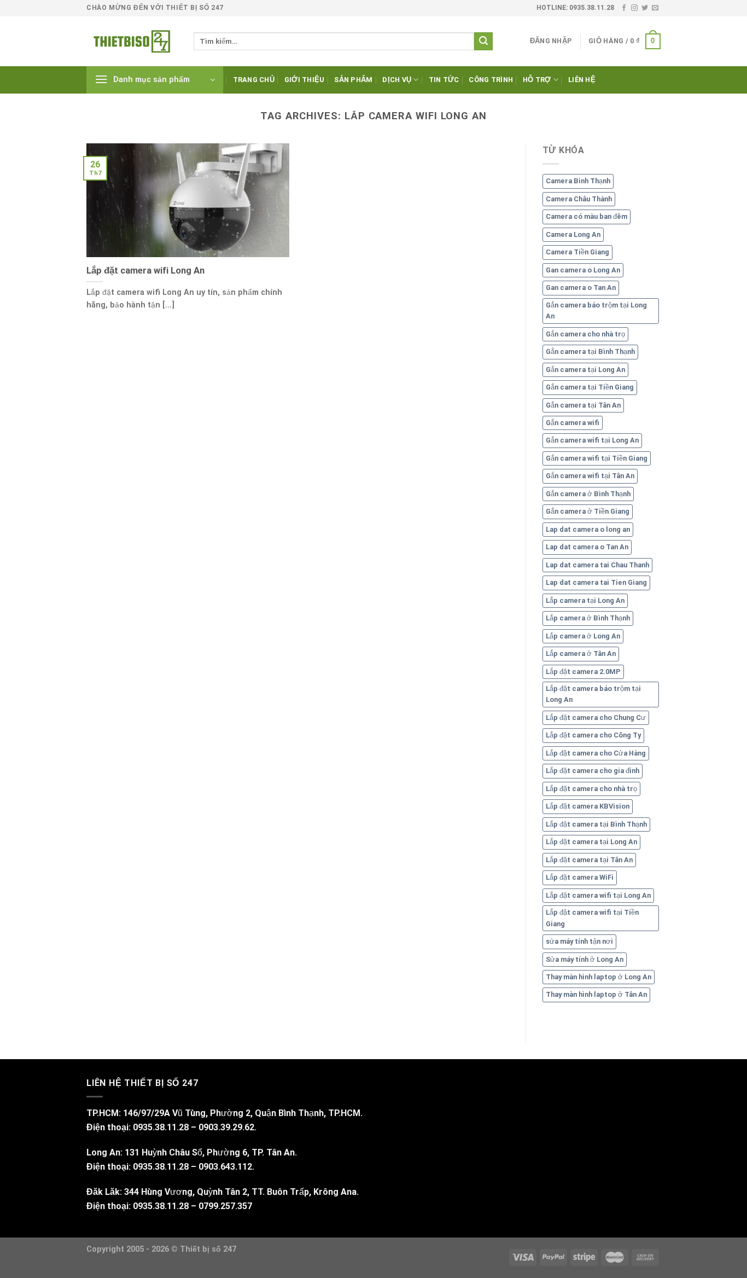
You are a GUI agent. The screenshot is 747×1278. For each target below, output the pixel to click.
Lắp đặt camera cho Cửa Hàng (596, 753)
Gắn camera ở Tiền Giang (587, 511)
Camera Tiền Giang (577, 252)
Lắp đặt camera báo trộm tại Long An (593, 694)
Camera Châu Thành (579, 199)
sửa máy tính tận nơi (579, 941)
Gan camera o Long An (583, 270)
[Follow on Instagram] (634, 8)
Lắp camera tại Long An (585, 600)
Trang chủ (254, 79)
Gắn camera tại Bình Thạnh (590, 351)
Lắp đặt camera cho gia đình (592, 770)
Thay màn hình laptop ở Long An (598, 977)
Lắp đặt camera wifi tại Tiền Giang (592, 917)
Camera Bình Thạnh (578, 181)
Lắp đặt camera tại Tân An (589, 860)
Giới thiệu (304, 79)
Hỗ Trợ (537, 79)
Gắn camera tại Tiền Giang (590, 387)
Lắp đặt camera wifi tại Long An (598, 895)
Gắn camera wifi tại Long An (592, 440)
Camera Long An (573, 234)
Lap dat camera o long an (588, 529)
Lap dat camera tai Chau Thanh (597, 565)
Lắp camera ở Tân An (581, 653)
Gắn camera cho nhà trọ (585, 334)
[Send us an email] (655, 8)
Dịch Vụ (396, 79)
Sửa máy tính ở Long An (584, 959)
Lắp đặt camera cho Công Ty (593, 735)
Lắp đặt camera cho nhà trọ (591, 789)
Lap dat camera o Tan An (587, 547)
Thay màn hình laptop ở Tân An (596, 994)
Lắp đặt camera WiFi (580, 877)
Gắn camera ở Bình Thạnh (588, 494)
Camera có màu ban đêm (586, 216)
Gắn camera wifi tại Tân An (590, 476)
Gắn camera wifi (572, 423)
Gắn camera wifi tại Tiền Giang (596, 458)
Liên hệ (582, 79)
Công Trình (491, 79)
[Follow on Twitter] (644, 8)
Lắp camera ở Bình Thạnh (588, 618)
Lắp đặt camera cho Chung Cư (596, 717)
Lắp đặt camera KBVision (587, 806)
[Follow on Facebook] (624, 8)
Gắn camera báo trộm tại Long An (596, 310)
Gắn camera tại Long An (585, 369)
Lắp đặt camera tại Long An (591, 842)
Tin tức (444, 79)
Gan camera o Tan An (581, 287)
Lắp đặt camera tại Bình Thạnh (596, 824)
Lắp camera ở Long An (583, 636)
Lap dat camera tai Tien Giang (596, 582)
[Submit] (483, 41)
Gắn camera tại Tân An (583, 405)
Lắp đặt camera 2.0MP (583, 671)
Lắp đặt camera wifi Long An (145, 270)
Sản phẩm (353, 79)
